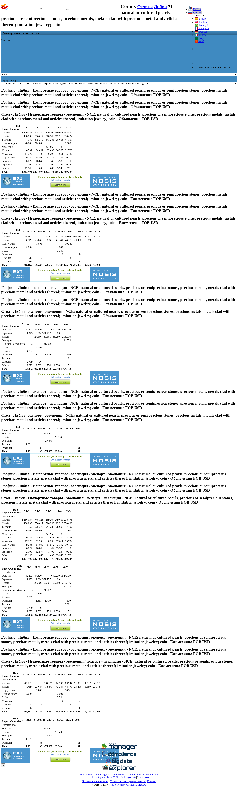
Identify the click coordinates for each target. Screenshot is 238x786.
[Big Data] (119, 763)
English (202, 22)
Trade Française (119, 774)
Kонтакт (151, 781)
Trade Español (85, 774)
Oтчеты (145, 6)
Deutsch (202, 31)
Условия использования (95, 781)
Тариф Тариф (8, 80)
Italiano (202, 35)
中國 (201, 41)
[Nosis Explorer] (119, 770)
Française (203, 28)
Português (203, 25)
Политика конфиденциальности (128, 781)
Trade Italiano (153, 774)
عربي (201, 38)
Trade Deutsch (136, 774)
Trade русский (128, 777)
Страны (5, 40)
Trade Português (96, 777)
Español (202, 18)
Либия (160, 6)
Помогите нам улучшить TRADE (128, 784)
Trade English (102, 774)
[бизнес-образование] (119, 749)
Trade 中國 (112, 777)
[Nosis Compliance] (119, 756)
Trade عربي (143, 777)
